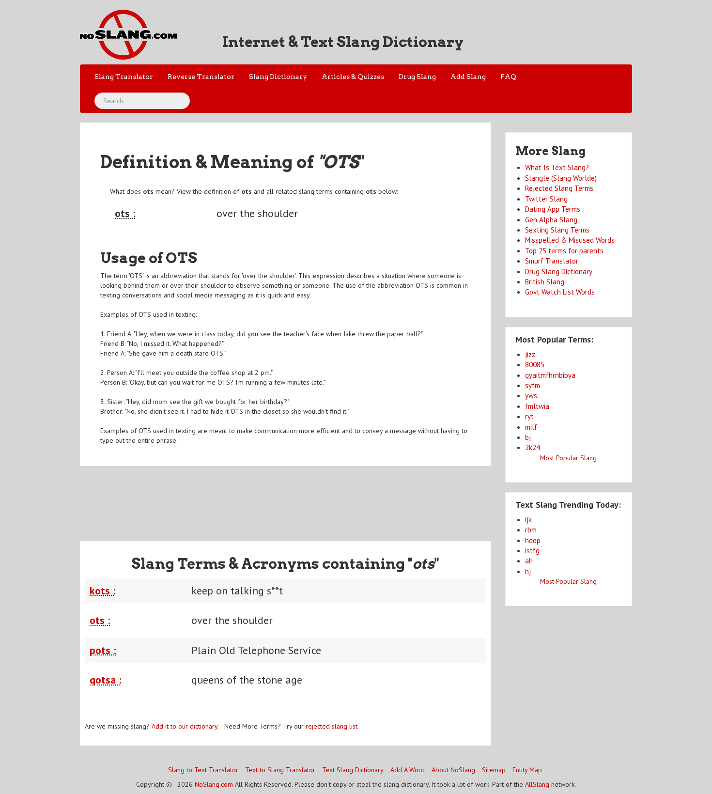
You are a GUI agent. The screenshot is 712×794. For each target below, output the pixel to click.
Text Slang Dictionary (353, 769)
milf (531, 427)
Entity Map (527, 769)
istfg (532, 550)
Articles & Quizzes (353, 76)
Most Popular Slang (568, 457)
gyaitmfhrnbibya (550, 375)
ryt (529, 416)
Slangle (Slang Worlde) (561, 178)
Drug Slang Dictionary (558, 271)
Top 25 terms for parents (564, 250)
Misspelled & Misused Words (570, 240)
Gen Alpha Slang (551, 219)
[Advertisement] (285, 497)
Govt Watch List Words (560, 291)
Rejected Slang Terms (559, 188)
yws (531, 395)
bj (528, 437)
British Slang (544, 281)
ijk (528, 519)
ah (529, 560)
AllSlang (537, 784)
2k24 (532, 447)
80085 (534, 364)
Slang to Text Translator (203, 769)
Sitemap (494, 769)
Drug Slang (417, 76)
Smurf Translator (551, 260)
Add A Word (407, 769)
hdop (533, 540)
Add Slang (468, 76)
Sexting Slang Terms (557, 229)
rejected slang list (331, 726)
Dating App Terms (552, 209)
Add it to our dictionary (184, 726)
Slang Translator (123, 76)
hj (528, 571)
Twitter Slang (546, 198)
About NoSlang (453, 769)
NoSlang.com (214, 784)
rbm (531, 529)
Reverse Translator (201, 76)
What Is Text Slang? (557, 167)
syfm (532, 385)
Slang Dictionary (278, 76)
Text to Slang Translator (280, 769)
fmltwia (537, 406)
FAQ (508, 76)
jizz (530, 354)
